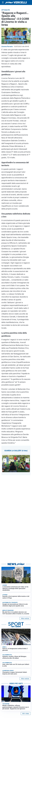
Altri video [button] (25, 713)
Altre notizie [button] (25, 618)
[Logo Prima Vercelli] (16, 2)
